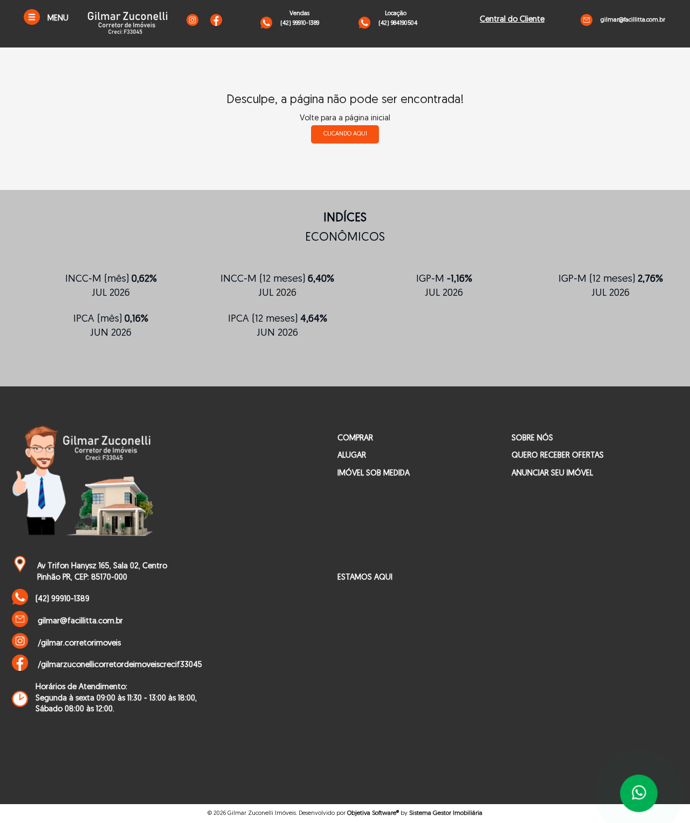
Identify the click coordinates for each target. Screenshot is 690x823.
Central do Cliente (512, 20)
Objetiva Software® (373, 813)
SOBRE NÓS (532, 438)
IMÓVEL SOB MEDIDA (373, 474)
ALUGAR (351, 456)
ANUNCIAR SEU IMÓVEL (552, 474)
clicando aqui (345, 134)
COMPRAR (355, 438)
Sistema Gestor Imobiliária (445, 813)
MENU (57, 19)
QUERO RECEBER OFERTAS (558, 456)
